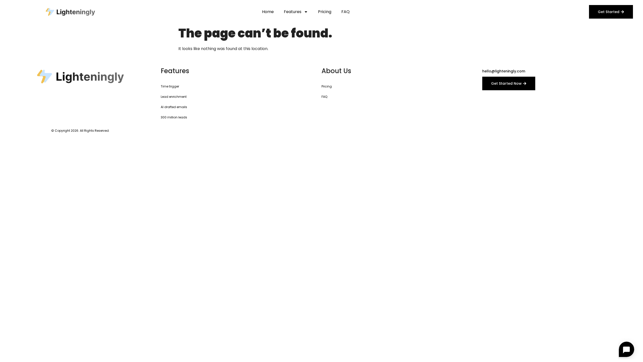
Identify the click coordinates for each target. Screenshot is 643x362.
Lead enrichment (174, 97)
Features (292, 12)
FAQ (345, 12)
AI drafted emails (174, 107)
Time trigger (170, 86)
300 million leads (174, 117)
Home (268, 12)
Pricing (324, 12)
